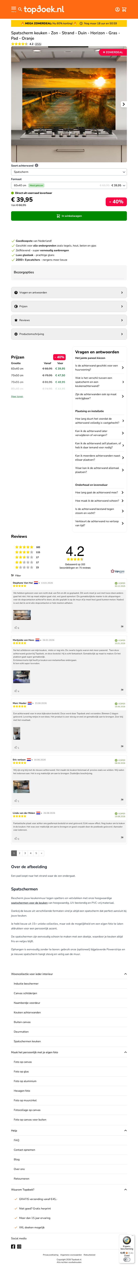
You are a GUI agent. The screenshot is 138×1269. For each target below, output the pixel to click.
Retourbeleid (89, 1254)
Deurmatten (21, 1032)
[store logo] (44, 9)
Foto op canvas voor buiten (30, 1120)
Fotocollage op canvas (27, 1110)
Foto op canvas (23, 1062)
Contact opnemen (24, 1150)
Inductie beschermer (26, 984)
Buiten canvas (22, 1022)
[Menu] (133, 1236)
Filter (18, 575)
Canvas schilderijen (25, 993)
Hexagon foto (22, 1091)
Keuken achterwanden (27, 1012)
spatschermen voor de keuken (29, 903)
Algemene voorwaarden (71, 1254)
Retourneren (21, 1179)
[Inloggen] (117, 9)
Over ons (19, 1169)
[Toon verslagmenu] (122, 627)
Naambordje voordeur (27, 1003)
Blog (17, 1159)
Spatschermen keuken (27, 1041)
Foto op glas (21, 1071)
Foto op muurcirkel (25, 1100)
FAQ (16, 1140)
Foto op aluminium (25, 1081)
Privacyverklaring (50, 1254)
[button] (69, 216)
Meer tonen (17, 396)
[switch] (127, 1260)
